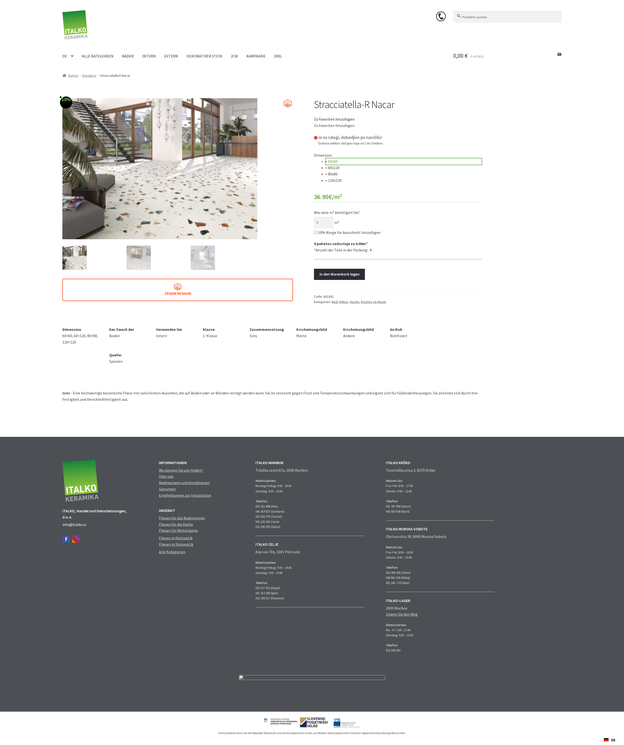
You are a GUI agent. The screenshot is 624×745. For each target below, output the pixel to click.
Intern (149, 56)
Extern (171, 56)
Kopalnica (89, 75)
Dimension (323, 155)
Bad (335, 302)
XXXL (278, 56)
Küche (354, 302)
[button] (334, 119)
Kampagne (256, 56)
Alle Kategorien (98, 56)
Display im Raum (373, 302)
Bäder (128, 56)
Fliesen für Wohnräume (178, 530)
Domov (73, 75)
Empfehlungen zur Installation (185, 495)
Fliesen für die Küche (176, 524)
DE (64, 56)
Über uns (166, 476)
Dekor (343, 302)
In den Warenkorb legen (340, 274)
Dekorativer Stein (204, 56)
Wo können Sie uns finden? (181, 470)
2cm (234, 56)
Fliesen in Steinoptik (176, 544)
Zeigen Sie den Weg (402, 614)
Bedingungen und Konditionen (184, 482)
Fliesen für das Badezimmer (182, 518)
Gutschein (167, 489)
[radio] (404, 161)
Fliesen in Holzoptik (176, 537)
